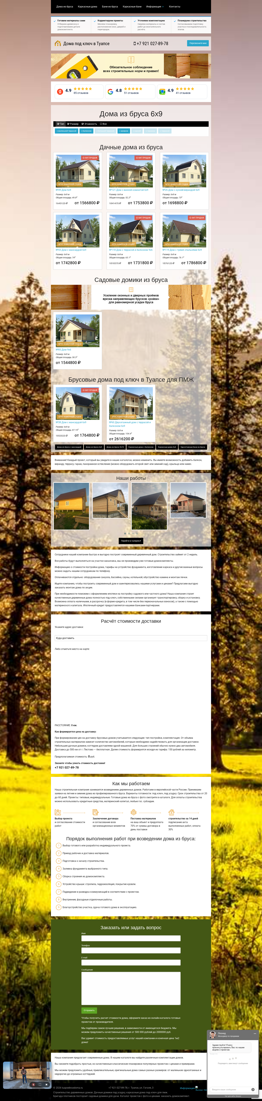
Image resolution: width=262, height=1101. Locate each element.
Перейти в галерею (130, 541)
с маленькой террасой (66, 131)
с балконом (86, 131)
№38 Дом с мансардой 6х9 (71, 422)
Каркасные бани (132, 6)
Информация (153, 6)
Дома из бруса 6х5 (94, 447)
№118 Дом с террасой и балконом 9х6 (131, 249)
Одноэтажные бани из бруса (193, 447)
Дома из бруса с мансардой (69, 447)
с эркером (123, 131)
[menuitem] (65, 7)
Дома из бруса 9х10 (115, 447)
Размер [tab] (74, 123)
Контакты (174, 6)
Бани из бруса (110, 6)
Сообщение (87, 970)
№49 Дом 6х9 (63, 189)
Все (104, 123)
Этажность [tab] (90, 123)
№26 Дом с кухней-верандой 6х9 (181, 189)
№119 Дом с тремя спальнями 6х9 (182, 249)
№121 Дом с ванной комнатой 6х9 (128, 189)
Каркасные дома (87, 6)
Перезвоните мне (198, 43)
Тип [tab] (61, 123)
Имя (83, 933)
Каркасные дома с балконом (140, 447)
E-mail (84, 957)
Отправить (89, 1010)
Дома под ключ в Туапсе (85, 43)
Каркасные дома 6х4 (167, 447)
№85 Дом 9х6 (63, 349)
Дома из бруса (64, 6)
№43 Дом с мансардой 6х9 (71, 249)
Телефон (85, 945)
